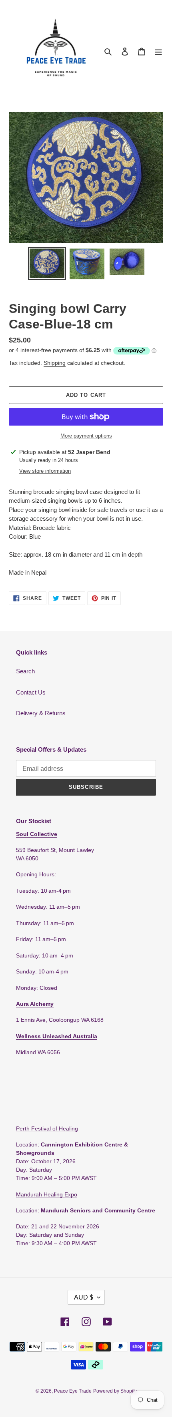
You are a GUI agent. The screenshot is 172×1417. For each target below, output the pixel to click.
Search (25, 671)
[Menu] (158, 51)
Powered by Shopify (115, 1391)
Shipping (55, 363)
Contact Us (31, 692)
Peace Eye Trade (73, 1391)
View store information (45, 471)
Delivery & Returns (41, 713)
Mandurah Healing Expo (46, 1194)
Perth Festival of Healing (47, 1128)
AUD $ (83, 1297)
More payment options (86, 436)
